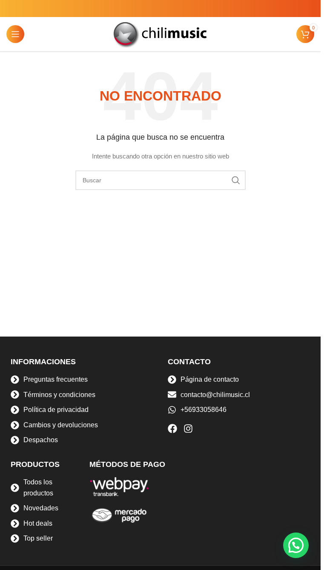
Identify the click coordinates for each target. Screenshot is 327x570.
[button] (296, 545)
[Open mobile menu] (15, 34)
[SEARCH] (236, 180)
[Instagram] (188, 428)
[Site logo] (160, 33)
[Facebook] (172, 428)
